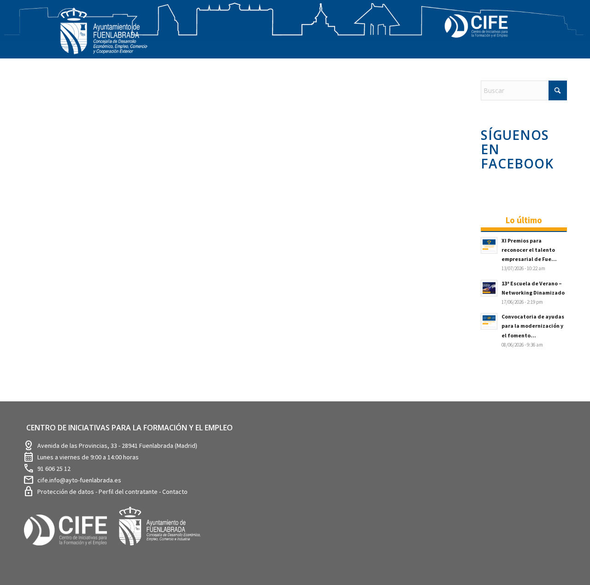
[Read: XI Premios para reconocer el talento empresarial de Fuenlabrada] (489, 245)
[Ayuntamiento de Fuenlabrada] (164, 552)
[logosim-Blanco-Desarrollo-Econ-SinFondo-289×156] (104, 36)
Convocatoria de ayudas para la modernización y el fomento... (533, 325)
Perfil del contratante (129, 491)
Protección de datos (66, 491)
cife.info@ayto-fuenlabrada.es (79, 480)
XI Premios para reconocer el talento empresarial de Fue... (529, 249)
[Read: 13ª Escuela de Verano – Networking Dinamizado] (489, 288)
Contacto (175, 491)
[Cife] (69, 552)
